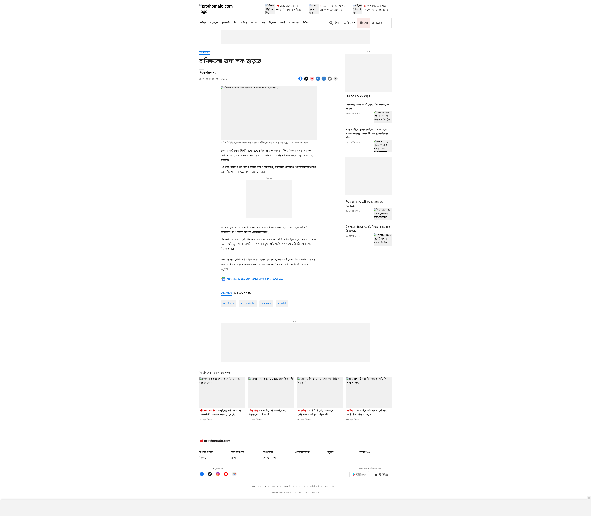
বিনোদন (272, 22)
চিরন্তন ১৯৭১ (365, 452)
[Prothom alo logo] (214, 442)
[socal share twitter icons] (307, 80)
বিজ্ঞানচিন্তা (268, 452)
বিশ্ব (235, 22)
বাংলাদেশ (214, 22)
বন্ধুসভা (331, 452)
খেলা (263, 22)
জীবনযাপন (294, 22)
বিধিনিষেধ (266, 303)
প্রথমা (233, 458)
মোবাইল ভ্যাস (269, 458)
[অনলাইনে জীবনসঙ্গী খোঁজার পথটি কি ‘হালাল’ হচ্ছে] (369, 392)
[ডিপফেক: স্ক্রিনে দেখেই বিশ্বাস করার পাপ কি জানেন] (383, 239)
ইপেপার (202, 458)
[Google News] (234, 474)
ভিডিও (306, 22)
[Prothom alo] (220, 9)
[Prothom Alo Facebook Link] (203, 475)
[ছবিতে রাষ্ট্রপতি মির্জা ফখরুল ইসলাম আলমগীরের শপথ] (270, 9)
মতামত (254, 22)
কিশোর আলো (237, 452)
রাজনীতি (226, 22)
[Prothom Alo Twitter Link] (211, 475)
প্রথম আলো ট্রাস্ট (303, 452)
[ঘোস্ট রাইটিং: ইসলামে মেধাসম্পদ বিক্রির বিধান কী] (320, 392)
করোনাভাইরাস (247, 303)
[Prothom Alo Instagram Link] (219, 475)
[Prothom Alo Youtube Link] (227, 475)
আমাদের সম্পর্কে (259, 486)
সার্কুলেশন (287, 486)
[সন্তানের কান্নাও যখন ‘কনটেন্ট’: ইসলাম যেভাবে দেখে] (222, 392)
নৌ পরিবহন (228, 303)
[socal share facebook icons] (301, 80)
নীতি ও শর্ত (300, 486)
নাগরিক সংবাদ (206, 452)
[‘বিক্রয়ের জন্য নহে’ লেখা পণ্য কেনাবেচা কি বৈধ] (383, 117)
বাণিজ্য (244, 22)
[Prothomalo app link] (359, 475)
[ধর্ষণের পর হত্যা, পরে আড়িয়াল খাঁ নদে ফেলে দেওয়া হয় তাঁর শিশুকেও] (357, 9)
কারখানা (282, 303)
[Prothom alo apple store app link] (381, 475)
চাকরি (282, 22)
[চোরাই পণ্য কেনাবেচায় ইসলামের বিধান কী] (271, 392)
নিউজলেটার (329, 486)
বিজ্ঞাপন (274, 486)
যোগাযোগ (314, 486)
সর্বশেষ (203, 22)
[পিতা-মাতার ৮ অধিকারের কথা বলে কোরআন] (383, 214)
